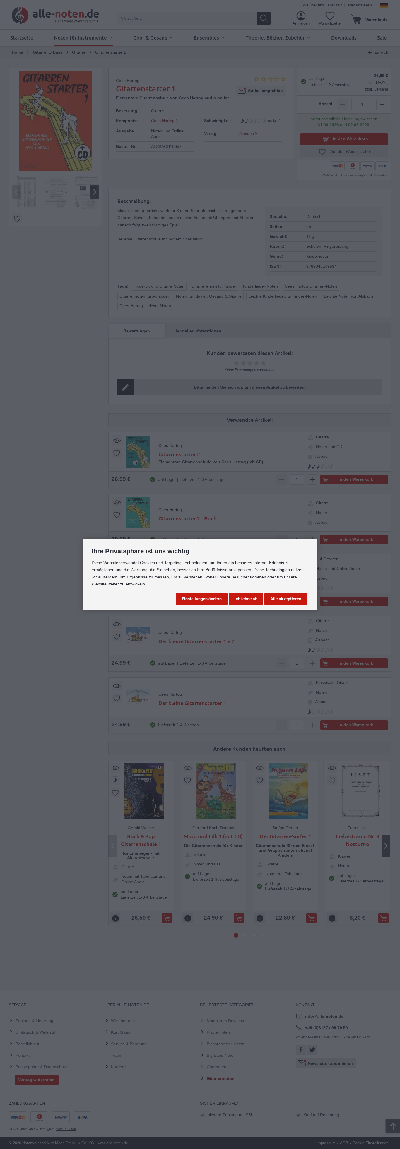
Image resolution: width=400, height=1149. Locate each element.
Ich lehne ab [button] (246, 598)
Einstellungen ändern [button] (202, 598)
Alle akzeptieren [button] (285, 598)
